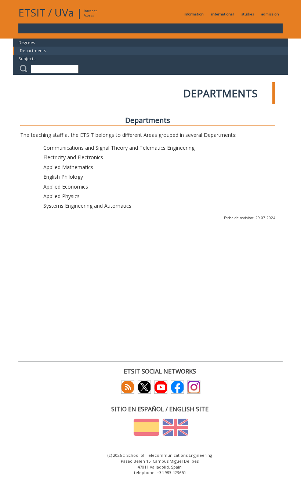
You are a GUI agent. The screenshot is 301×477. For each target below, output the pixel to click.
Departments (33, 50)
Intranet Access (90, 13)
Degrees (26, 42)
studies (247, 14)
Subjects (26, 58)
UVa (64, 12)
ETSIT (32, 12)
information (194, 14)
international (222, 14)
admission (270, 14)
